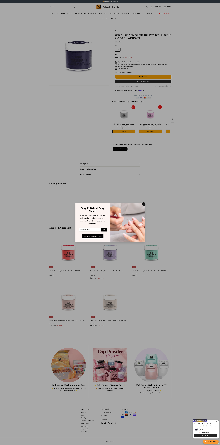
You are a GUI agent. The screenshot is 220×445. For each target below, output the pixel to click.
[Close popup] (217, 422)
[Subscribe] (104, 229)
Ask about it (205, 435)
